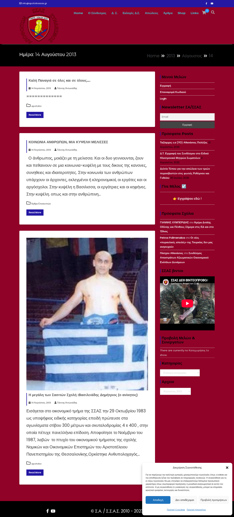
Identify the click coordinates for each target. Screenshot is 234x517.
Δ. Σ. (115, 13)
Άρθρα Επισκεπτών (41, 203)
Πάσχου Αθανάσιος (171, 253)
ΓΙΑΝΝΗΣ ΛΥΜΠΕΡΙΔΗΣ (174, 222)
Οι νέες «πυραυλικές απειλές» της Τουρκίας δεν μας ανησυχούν (186, 242)
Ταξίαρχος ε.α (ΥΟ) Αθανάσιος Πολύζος (183, 142)
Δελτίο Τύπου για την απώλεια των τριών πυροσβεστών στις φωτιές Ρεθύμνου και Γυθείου (185, 173)
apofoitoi (36, 106)
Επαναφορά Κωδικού (173, 92)
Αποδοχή (158, 500)
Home (78, 13)
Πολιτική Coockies (176, 509)
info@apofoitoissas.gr (34, 3)
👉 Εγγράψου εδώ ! (187, 198)
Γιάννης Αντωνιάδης (67, 88)
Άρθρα (168, 13)
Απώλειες (151, 13)
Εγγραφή (165, 85)
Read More (35, 114)
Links (195, 13)
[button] (227, 467)
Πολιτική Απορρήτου (196, 509)
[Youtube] (212, 3)
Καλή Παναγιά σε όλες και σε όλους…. (59, 80)
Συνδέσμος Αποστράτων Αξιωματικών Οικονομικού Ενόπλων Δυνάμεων (184, 257)
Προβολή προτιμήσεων (214, 500)
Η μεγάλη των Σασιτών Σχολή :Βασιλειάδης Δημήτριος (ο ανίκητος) (83, 395)
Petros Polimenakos (172, 237)
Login (163, 98)
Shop (182, 13)
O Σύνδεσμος (97, 13)
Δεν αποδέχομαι (184, 500)
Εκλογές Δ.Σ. (131, 13)
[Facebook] (206, 3)
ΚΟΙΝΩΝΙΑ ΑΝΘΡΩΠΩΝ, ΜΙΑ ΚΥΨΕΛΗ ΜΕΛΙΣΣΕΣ (68, 142)
